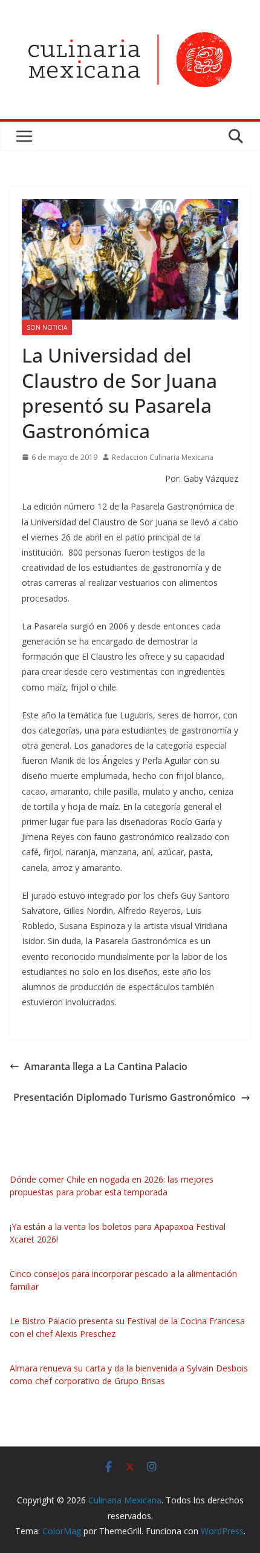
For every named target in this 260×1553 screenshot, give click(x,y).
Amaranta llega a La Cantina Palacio (105, 1066)
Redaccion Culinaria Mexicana (162, 457)
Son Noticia (47, 327)
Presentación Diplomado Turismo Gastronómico (124, 1097)
